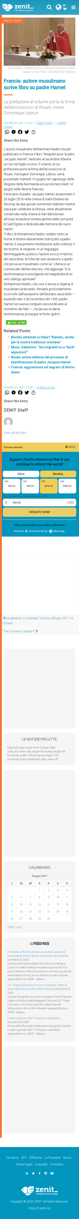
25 (67, 911)
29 (39, 918)
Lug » (19, 926)
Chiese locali (12, 20)
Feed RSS (41, 943)
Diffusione (35, 1157)
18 (67, 904)
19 (11, 911)
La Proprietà (52, 1157)
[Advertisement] (39, 586)
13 (21, 904)
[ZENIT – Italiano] (22, 7)
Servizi (67, 1157)
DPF (24, 1157)
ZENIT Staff (45, 123)
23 (48, 911)
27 (21, 918)
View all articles (15, 433)
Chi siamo (12, 1157)
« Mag (10, 926)
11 (67, 897)
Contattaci (56, 1164)
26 (11, 918)
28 (30, 918)
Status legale (24, 1164)
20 (21, 911)
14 (30, 904)
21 (30, 911)
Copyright (41, 1164)
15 (39, 904)
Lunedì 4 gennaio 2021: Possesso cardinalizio (33, 1018)
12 (11, 904)
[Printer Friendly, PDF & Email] (16, 322)
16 (48, 904)
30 (48, 918)
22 (39, 911)
